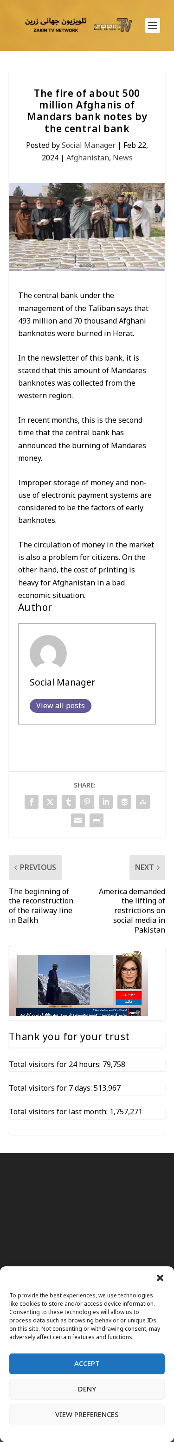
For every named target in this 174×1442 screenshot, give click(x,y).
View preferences (87, 1414)
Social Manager (89, 145)
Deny (87, 1389)
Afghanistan (87, 158)
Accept (87, 1363)
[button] (160, 1278)
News (123, 158)
